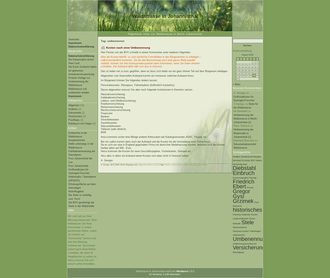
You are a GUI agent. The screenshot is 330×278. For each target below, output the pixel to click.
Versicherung (249, 247)
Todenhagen (255, 231)
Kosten (254, 214)
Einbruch (244, 173)
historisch (237, 206)
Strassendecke (240, 227)
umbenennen (239, 235)
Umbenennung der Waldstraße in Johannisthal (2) (243, 133)
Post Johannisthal (78, 165)
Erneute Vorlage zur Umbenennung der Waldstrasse (79, 81)
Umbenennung (251, 239)
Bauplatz (257, 156)
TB (157, 165)
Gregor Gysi (241, 193)
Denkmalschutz (240, 164)
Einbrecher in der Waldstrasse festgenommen (77, 136)
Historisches (75, 116)
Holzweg (237, 214)
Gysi (256, 202)
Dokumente (74, 112)
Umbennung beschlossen (244, 244)
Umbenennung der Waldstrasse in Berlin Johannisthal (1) (245, 119)
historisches (247, 210)
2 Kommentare (202, 165)
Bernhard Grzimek (241, 160)
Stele (247, 222)
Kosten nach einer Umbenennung (128, 47)
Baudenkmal (246, 156)
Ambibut (236, 156)
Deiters (259, 160)
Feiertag (252, 178)
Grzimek (243, 201)
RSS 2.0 (151, 165)
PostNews (74, 120)
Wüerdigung (238, 252)
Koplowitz (246, 214)
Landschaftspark (240, 218)
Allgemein (73, 105)
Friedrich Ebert (243, 183)
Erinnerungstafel (240, 178)
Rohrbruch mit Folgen (80, 123)
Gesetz (250, 187)
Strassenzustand (241, 231)
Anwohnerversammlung (81, 74)
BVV (253, 160)
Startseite (73, 39)
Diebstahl (244, 168)
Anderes (73, 109)
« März (236, 84)
